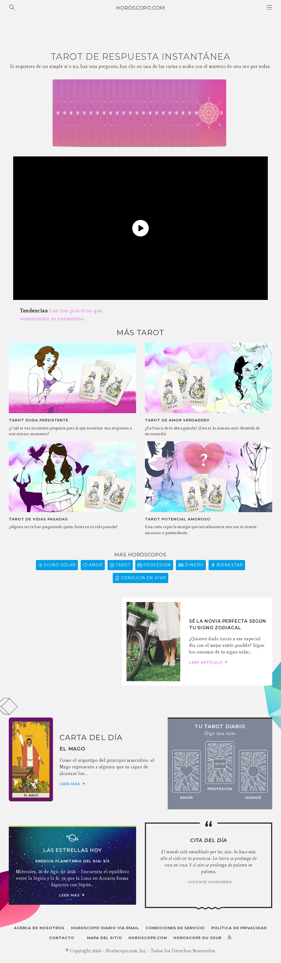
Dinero (194, 564)
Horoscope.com (147, 938)
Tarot (123, 564)
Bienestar (230, 564)
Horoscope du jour (197, 938)
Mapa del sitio (104, 938)
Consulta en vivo (143, 577)
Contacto (61, 938)
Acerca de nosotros (39, 928)
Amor (96, 564)
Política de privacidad (239, 928)
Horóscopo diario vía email (105, 928)
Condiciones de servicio (175, 928)
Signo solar (60, 564)
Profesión (157, 564)
